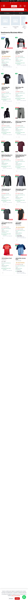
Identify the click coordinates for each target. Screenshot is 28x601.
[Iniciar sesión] (20, 6)
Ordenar (8, 13)
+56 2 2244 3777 (15, 2)
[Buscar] (25, 9)
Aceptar (17, 598)
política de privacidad (15, 595)
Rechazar (11, 598)
